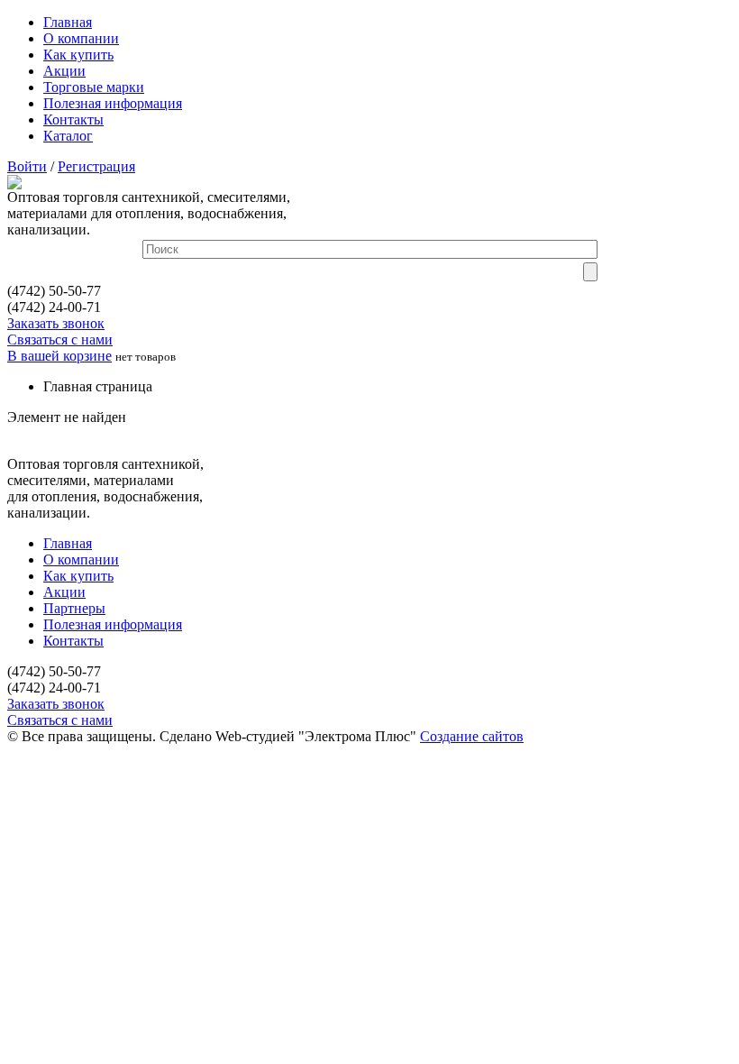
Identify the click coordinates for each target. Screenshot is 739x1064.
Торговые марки (93, 87)
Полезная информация (112, 103)
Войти (27, 166)
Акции (64, 70)
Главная (67, 22)
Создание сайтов (472, 736)
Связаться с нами (60, 339)
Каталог (68, 135)
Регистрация (96, 166)
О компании (81, 38)
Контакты (73, 119)
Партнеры (74, 608)
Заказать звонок (56, 323)
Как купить (78, 54)
